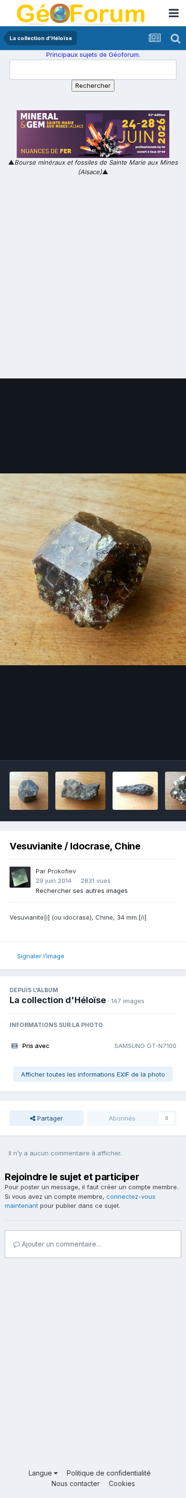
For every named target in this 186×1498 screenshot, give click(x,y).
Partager (49, 1118)
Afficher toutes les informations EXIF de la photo (93, 1074)
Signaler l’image (40, 956)
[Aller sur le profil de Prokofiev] (20, 877)
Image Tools (146, 743)
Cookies (122, 1483)
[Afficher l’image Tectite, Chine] (135, 791)
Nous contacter (76, 1483)
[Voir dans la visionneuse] (93, 569)
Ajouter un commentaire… (61, 1244)
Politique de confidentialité (109, 1473)
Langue (41, 1473)
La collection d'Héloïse (58, 1000)
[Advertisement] (93, 274)
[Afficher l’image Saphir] (29, 791)
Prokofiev (62, 871)
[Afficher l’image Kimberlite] (80, 791)
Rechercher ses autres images (82, 890)
